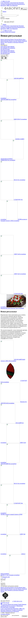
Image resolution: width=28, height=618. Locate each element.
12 (5, 578)
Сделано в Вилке (5, 614)
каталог (25, 9)
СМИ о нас (9, 5)
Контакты (3, 5)
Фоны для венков (10, 607)
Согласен (24, 616)
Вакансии (15, 5)
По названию (4, 48)
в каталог (5, 604)
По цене (3, 49)
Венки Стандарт (13, 41)
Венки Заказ (22, 39)
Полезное (21, 2)
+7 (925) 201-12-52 (17, 601)
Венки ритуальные (13, 604)
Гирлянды (10, 42)
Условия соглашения (6, 4)
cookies (10, 615)
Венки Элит (4, 42)
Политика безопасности (7, 611)
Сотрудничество (14, 2)
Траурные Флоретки (18, 42)
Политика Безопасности (18, 4)
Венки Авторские (5, 39)
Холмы (2, 43)
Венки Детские (14, 39)
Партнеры (6, 2)
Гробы (19, 604)
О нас (2, 2)
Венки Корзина (5, 41)
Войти (4, 24)
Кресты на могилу (11, 605)
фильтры (3, 56)
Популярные (4, 46)
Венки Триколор (22, 41)
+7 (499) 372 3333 (5, 1)
